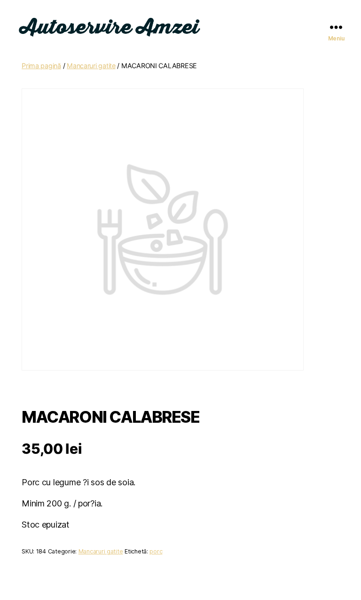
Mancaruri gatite (91, 66)
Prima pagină (41, 66)
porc (155, 551)
